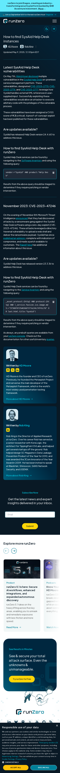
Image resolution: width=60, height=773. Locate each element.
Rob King (29, 46)
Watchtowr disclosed (27, 76)
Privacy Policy (21, 759)
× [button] (57, 726)
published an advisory (14, 238)
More (41, 8)
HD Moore (13, 46)
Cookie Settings (8, 759)
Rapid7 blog (26, 244)
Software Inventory (31, 160)
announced (22, 218)
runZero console (16, 335)
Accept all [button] (15, 767)
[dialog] (30, 748)
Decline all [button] (43, 767)
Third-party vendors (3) (48, 742)
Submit (30, 526)
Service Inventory (30, 289)
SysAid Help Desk (33, 79)
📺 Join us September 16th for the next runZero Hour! (28, 15)
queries (50, 339)
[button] (30, 762)
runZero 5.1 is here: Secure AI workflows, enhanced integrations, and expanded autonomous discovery (21, 593)
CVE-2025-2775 (40, 86)
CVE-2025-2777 (29, 89)
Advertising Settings (10, 756)
